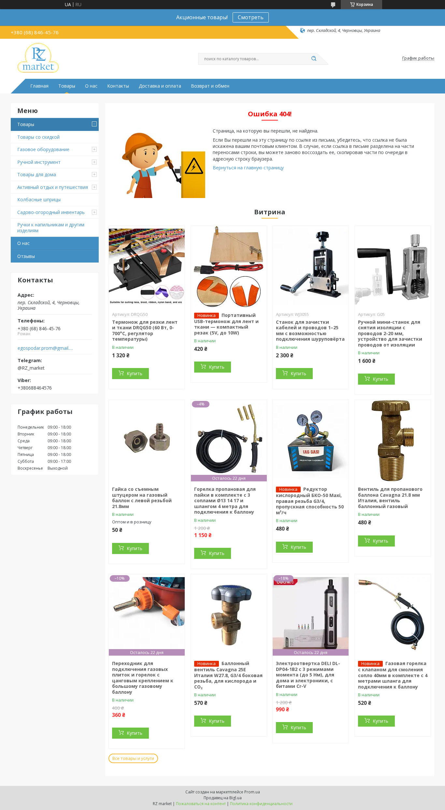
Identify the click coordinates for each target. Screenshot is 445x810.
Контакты (118, 86)
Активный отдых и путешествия (52, 187)
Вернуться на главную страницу (248, 167)
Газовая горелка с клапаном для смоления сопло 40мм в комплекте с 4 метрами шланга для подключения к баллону (392, 675)
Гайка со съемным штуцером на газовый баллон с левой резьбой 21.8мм (142, 497)
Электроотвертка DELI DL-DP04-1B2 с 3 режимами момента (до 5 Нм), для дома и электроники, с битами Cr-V (308, 674)
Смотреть (251, 17)
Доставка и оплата (160, 86)
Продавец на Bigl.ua (223, 798)
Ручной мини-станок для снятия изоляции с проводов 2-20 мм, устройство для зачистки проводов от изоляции (390, 333)
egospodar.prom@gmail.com (46, 348)
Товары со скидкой (38, 137)
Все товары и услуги (133, 758)
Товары (66, 86)
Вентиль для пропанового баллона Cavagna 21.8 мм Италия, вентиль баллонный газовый (390, 497)
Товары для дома (36, 174)
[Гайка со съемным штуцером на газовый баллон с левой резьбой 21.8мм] (147, 440)
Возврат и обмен (210, 86)
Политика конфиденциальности (261, 803)
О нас (91, 86)
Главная (39, 86)
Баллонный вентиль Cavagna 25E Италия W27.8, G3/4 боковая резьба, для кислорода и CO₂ (228, 675)
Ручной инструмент (39, 162)
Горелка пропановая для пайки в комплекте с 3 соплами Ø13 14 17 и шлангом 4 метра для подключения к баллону (225, 500)
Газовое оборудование (43, 149)
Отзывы (26, 256)
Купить (134, 373)
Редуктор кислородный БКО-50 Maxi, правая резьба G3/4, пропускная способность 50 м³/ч (310, 501)
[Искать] (313, 59)
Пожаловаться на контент (201, 803)
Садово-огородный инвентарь (51, 212)
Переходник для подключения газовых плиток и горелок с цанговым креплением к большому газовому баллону (142, 677)
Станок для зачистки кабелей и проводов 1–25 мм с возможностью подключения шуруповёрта (310, 330)
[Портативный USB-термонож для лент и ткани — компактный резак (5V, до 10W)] (229, 266)
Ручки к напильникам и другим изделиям (50, 227)
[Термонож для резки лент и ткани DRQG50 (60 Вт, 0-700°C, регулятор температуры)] (147, 266)
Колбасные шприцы (39, 199)
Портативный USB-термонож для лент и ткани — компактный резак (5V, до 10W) (226, 324)
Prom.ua (252, 792)
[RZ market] (38, 58)
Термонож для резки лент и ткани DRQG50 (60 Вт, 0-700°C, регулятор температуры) (145, 330)
